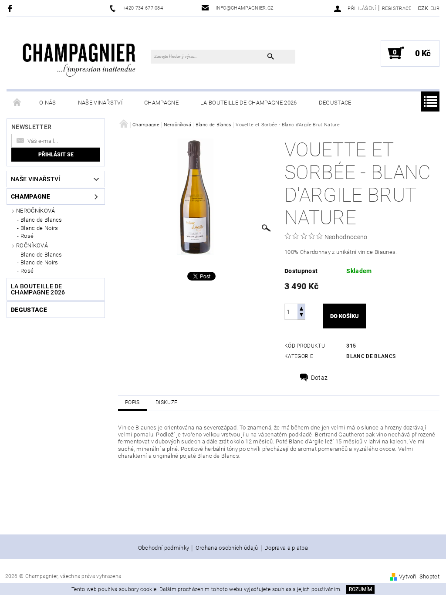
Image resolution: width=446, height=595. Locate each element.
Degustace (335, 102)
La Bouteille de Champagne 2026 (248, 102)
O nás (47, 102)
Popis (132, 402)
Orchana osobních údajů (227, 548)
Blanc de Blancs (41, 219)
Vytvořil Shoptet (419, 576)
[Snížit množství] (301, 315)
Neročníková (35, 210)
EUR (434, 8)
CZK (423, 8)
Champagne (161, 102)
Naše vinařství (100, 102)
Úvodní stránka (17, 102)
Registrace (397, 8)
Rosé (27, 236)
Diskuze (166, 402)
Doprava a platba (286, 548)
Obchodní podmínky (163, 548)
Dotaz (319, 377)
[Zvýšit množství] (301, 308)
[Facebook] (11, 8)
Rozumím (360, 589)
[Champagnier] (79, 55)
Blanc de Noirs (39, 228)
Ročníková (32, 245)
